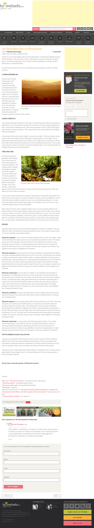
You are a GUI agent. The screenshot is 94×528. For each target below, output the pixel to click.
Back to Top (77, 523)
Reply (10, 439)
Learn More (80, 90)
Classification (23, 41)
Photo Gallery (78, 42)
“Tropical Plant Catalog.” (11, 396)
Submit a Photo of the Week (77, 512)
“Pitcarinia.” (6, 387)
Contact (86, 32)
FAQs (28, 32)
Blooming (14, 41)
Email (6, 468)
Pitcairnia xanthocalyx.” (10, 385)
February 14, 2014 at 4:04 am (17, 427)
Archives (69, 32)
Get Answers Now (71, 118)
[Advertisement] (63, 13)
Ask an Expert (77, 517)
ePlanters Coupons (40, 32)
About (77, 32)
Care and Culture (9, 54)
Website (6, 477)
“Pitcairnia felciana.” (17, 381)
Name (6, 459)
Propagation (69, 41)
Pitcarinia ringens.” (9, 383)
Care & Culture (4, 42)
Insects (60, 41)
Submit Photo (83, 137)
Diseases (32, 41)
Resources (19, 32)
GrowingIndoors (42, 42)
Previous (7, 496)
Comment (7, 451)
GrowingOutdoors (51, 42)
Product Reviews (56, 32)
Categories (8, 32)
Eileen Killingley (18, 424)
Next (57, 496)
